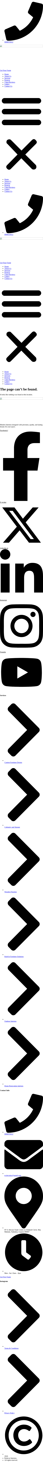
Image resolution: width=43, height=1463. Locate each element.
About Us (7, 76)
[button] (21, 133)
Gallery (7, 84)
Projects (7, 80)
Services (7, 78)
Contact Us (8, 86)
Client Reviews (9, 82)
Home (6, 74)
